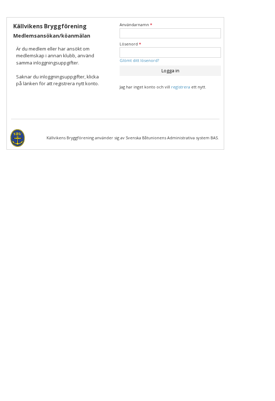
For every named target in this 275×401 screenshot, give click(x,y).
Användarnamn (136, 24)
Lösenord (130, 44)
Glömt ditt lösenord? (139, 60)
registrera (180, 87)
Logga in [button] (170, 70)
